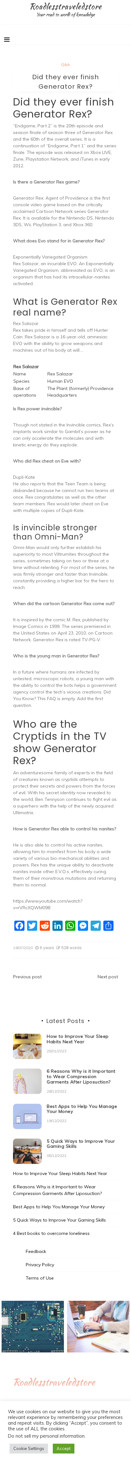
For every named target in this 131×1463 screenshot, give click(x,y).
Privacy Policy (40, 1265)
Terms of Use (40, 1278)
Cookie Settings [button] (28, 1448)
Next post (108, 977)
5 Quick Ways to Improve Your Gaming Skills (81, 1143)
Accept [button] (64, 1448)
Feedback (36, 1251)
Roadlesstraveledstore (65, 6)
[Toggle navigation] (7, 39)
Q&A (65, 64)
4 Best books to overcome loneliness (51, 1233)
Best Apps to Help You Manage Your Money (82, 1109)
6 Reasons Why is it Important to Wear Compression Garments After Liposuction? (81, 1076)
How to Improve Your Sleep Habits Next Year (78, 1039)
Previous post (27, 977)
